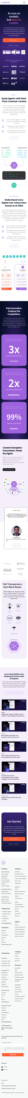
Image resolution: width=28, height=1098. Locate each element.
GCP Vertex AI (4, 975)
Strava (2, 940)
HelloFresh (3, 930)
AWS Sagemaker (5, 986)
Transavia (3, 933)
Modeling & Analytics (6, 889)
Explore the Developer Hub (7, 1028)
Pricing (16, 925)
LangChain (3, 977)
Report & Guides (18, 972)
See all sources (5, 1002)
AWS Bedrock (4, 972)
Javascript (3, 992)
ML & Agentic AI (5, 897)
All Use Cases (18, 881)
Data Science (18, 913)
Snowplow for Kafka (5, 961)
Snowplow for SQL (5, 963)
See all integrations (6, 1025)
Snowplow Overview (19, 977)
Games (16, 889)
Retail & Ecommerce (19, 894)
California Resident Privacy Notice (8, 1085)
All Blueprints (18, 883)
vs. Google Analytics (5, 914)
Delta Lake (3, 1017)
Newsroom (17, 961)
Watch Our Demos (14, 45)
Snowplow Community (20, 996)
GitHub (16, 994)
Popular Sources (5, 990)
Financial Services (19, 898)
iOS (2, 997)
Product (17, 909)
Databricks (3, 984)
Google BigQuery (5, 1012)
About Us (17, 954)
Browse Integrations (9, 469)
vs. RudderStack (5, 918)
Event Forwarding (5, 880)
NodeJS (3, 999)
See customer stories (6, 944)
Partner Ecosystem (19, 936)
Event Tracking (4, 874)
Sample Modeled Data (20, 929)
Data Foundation (5, 872)
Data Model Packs (5, 882)
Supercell (3, 937)
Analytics (17, 911)
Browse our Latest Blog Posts (14, 693)
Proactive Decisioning (6, 903)
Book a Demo (14, 40)
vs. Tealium (3, 921)
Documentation (18, 992)
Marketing (17, 916)
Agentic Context (5, 899)
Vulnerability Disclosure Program (8, 1088)
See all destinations (6, 1022)
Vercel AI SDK (4, 979)
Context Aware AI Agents (20, 878)
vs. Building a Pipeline (6, 911)
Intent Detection (5, 901)
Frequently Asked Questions (19, 980)
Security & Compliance (20, 932)
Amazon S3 (3, 1015)
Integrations (17, 987)
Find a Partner (18, 989)
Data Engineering (19, 904)
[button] (24, 2)
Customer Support (19, 998)
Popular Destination (6, 1005)
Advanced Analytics (19, 874)
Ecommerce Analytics (6, 893)
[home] (11, 2)
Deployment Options (19, 934)
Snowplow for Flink (5, 966)
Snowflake (3, 1010)
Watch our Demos (14, 844)
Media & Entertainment (20, 891)
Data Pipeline (4, 876)
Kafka (2, 1019)
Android (3, 995)
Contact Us (17, 958)
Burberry (3, 942)
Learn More (14, 138)
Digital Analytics (5, 891)
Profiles (3, 884)
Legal (2, 1083)
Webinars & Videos (19, 975)
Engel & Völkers (4, 935)
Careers (16, 956)
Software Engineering (19, 907)
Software (17, 896)
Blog (16, 970)
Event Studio (4, 878)
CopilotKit (3, 982)
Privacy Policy (4, 1080)
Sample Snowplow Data (20, 927)
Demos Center (18, 1001)
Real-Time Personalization (20, 876)
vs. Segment (4, 916)
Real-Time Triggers (5, 886)
